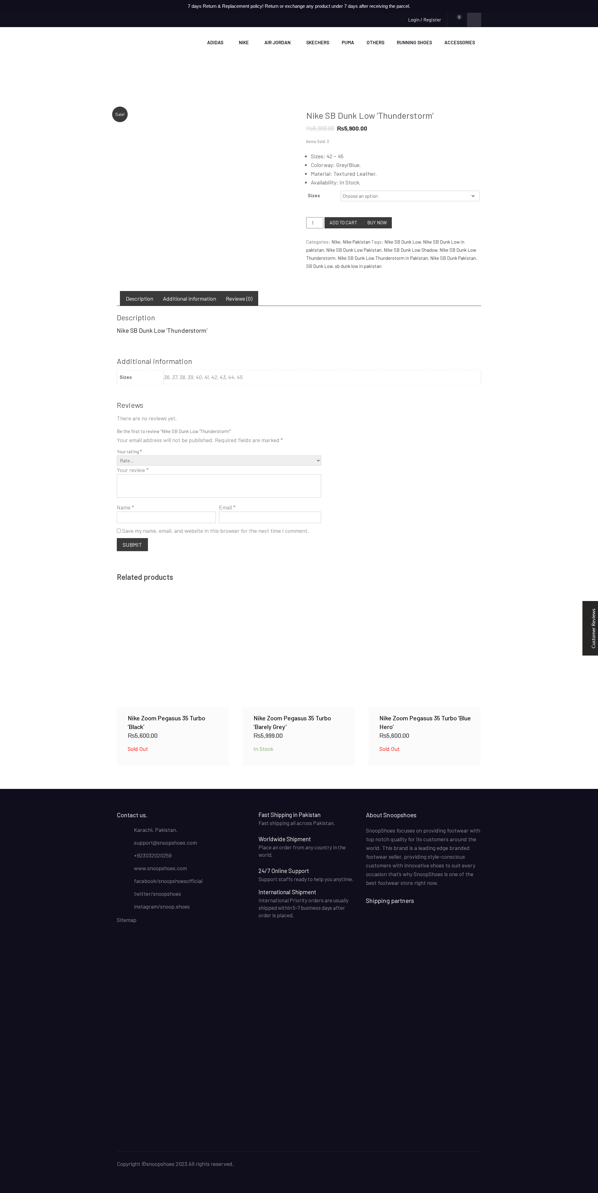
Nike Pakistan (356, 242)
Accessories (459, 42)
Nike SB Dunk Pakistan (453, 258)
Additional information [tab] (189, 298)
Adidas (215, 42)
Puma (348, 42)
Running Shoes (414, 42)
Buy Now (377, 222)
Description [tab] (139, 298)
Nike (244, 42)
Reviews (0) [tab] (239, 298)
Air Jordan (277, 42)
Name (125, 507)
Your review (133, 469)
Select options (173, 651)
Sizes (314, 195)
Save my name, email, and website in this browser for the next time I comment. (215, 530)
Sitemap (126, 919)
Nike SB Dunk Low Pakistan (354, 250)
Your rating (129, 451)
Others (375, 42)
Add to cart (343, 222)
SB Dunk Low (319, 266)
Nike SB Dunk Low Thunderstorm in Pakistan (383, 258)
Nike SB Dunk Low (402, 242)
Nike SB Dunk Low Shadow (410, 250)
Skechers (317, 42)
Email (227, 507)
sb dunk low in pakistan (358, 266)
